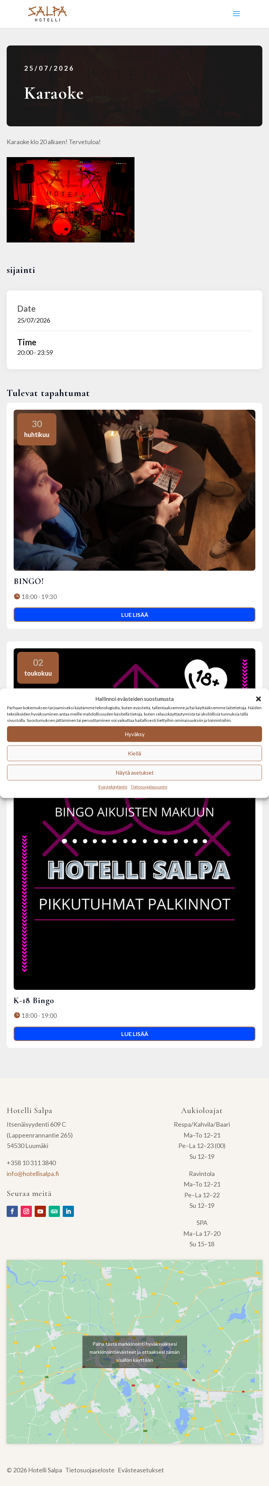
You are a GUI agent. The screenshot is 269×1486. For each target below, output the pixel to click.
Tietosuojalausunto (149, 787)
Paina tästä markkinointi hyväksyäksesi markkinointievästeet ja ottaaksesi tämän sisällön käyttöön (135, 1352)
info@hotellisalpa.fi (33, 1173)
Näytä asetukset (135, 772)
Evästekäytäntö (112, 787)
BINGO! (29, 581)
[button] (258, 698)
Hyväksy (135, 734)
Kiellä (134, 753)
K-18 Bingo (34, 1000)
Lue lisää (134, 614)
